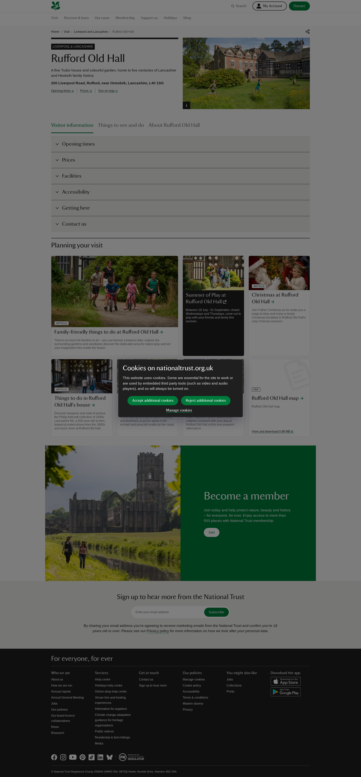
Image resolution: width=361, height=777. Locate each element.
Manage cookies (179, 410)
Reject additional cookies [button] (206, 400)
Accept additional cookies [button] (152, 400)
